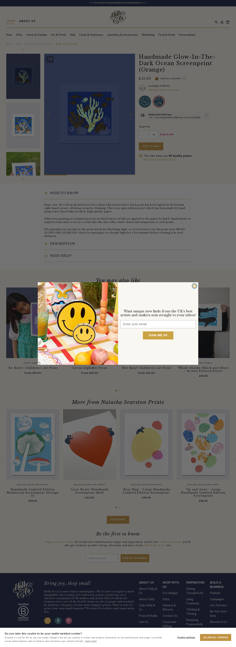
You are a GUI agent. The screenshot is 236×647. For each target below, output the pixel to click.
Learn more (91, 641)
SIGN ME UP (158, 335)
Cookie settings (186, 637)
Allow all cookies (215, 637)
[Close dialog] (194, 285)
